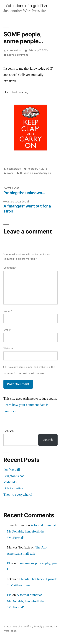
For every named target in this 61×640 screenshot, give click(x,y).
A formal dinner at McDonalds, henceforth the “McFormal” (31, 531)
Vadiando (10, 482)
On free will (11, 469)
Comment (10, 267)
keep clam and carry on (37, 173)
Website (8, 348)
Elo (9, 563)
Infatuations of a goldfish (25, 5)
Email (7, 329)
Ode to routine (13, 488)
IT (21, 173)
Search (8, 431)
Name (7, 311)
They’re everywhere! (17, 494)
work (10, 173)
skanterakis (14, 50)
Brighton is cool (14, 476)
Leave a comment (17, 54)
